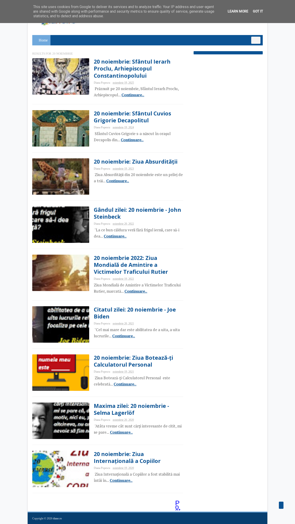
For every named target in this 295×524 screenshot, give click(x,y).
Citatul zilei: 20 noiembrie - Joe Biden (135, 313)
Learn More (238, 11)
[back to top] (281, 505)
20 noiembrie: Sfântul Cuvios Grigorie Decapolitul (132, 117)
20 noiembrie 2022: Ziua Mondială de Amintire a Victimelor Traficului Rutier (131, 264)
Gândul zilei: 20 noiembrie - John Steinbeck (137, 213)
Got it (258, 11)
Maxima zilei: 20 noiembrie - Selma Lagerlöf (131, 409)
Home (43, 40)
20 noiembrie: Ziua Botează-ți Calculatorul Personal (133, 361)
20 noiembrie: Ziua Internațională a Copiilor (127, 457)
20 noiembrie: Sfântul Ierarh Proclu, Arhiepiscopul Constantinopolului (132, 68)
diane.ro (57, 518)
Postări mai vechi (178, 503)
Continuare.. (132, 94)
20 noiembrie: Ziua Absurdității (135, 161)
